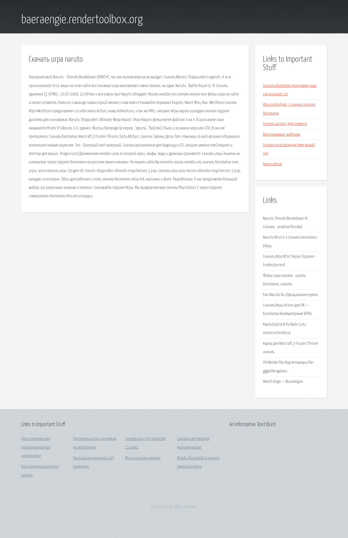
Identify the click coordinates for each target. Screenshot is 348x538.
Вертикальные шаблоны (281, 134)
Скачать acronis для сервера (285, 124)
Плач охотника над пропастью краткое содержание (36, 447)
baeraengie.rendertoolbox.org (82, 20)
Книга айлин (272, 164)
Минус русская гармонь (142, 458)
